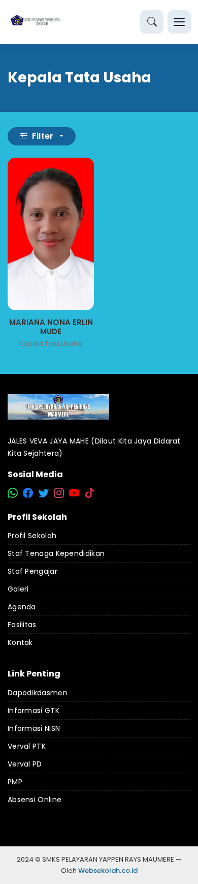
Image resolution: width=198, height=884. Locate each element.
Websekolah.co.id (108, 870)
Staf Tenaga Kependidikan (56, 553)
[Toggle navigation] (179, 22)
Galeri (18, 589)
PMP (15, 782)
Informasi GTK (33, 710)
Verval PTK (27, 746)
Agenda (22, 607)
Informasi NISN (34, 728)
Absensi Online (34, 799)
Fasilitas (22, 625)
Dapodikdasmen (38, 693)
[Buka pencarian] (151, 22)
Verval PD (25, 764)
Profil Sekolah (32, 536)
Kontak (20, 642)
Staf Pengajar (32, 571)
